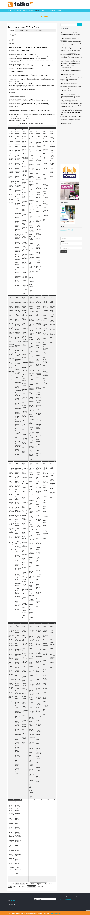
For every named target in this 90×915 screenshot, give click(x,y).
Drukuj (49, 884)
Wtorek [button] (17, 30)
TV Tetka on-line (51, 10)
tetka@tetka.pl (14, 900)
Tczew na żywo (67, 90)
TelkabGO (43, 10)
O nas (14, 10)
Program (24, 886)
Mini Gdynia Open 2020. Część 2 (71, 52)
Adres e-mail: (63, 246)
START (9, 10)
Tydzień (15, 886)
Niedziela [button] (40, 30)
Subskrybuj (39, 886)
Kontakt (25, 10)
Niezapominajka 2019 (69, 74)
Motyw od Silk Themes (55, 913)
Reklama (19, 10)
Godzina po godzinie (64, 229)
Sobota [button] (35, 30)
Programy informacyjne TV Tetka (71, 32)
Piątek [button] (31, 30)
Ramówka (37, 10)
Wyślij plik (59, 10)
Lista (27, 884)
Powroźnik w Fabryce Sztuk (70, 114)
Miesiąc (10, 886)
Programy (31, 10)
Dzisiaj (17, 883)
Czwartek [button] (26, 30)
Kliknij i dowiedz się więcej (65, 898)
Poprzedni (12, 883)
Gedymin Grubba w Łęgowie (70, 83)
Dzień (19, 886)
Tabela (22, 884)
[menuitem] (9, 10)
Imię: (61, 236)
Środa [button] (21, 30)
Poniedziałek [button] (11, 30)
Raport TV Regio (67, 47)
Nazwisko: (62, 241)
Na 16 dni (71, 229)
